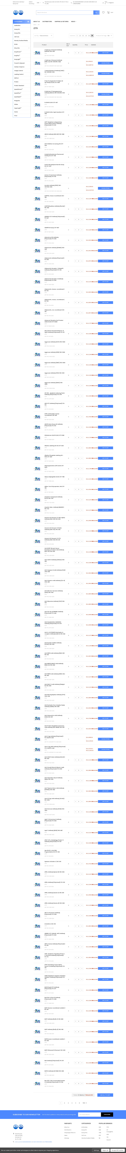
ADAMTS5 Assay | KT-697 (52, 227)
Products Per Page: (101, 35)
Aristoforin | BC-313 (50, 924)
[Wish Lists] (103, 12)
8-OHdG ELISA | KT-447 (51, 102)
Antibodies (17, 25)
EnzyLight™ (17, 59)
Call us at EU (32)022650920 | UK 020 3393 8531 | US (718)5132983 (33, 1142)
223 (100, 1135)
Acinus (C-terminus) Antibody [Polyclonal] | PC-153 (53, 175)
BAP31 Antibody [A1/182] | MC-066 (54, 1071)
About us (36, 21)
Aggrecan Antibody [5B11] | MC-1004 (55, 362)
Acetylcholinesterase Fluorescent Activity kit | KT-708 (54, 155)
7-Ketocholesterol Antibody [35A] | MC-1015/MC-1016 (54, 71)
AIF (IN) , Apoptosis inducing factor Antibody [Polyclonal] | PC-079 (55, 393)
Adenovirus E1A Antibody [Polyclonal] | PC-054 (52, 238)
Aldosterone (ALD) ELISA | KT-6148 (54, 435)
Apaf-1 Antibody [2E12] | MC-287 (54, 830)
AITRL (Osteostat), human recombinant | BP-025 (52, 414)
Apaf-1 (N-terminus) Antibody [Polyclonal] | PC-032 (53, 820)
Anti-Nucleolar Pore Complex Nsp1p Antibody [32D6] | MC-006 (55, 705)
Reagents (17, 100)
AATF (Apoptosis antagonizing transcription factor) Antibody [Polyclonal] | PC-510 (53, 123)
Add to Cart (105, 52)
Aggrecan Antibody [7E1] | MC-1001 (54, 373)
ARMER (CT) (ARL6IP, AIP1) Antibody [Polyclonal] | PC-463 (55, 934)
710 (107, 1137)
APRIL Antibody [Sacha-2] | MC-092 (55, 903)
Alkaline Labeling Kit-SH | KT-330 (54, 445)
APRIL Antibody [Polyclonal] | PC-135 (55, 882)
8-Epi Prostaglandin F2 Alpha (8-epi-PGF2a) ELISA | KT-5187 (54, 81)
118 (99, 1138)
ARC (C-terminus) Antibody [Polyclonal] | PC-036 (52, 913)
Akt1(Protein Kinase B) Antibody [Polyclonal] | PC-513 (54, 424)
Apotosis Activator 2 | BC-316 (53, 861)
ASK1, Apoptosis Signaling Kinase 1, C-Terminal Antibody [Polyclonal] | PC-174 (55, 955)
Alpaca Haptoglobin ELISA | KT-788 (54, 477)
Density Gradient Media (21, 40)
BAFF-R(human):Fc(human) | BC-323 (55, 1050)
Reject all (105, 1150)
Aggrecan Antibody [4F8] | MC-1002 (55, 352)
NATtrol (16, 78)
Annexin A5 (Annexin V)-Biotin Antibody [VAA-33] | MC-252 (53, 528)
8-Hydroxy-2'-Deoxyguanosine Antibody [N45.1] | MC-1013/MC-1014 (55, 92)
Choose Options (105, 63)
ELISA (15, 44)
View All (109, 1140)
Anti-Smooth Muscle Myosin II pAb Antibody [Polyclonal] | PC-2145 (54, 768)
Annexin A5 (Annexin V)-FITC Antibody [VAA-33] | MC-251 (53, 539)
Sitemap (66, 1138)
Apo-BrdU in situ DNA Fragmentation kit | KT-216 (52, 851)
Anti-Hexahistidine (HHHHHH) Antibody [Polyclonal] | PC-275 (53, 622)
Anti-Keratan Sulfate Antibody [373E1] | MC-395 (53, 643)
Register (111, 2)
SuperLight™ (17, 108)
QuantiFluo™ (17, 93)
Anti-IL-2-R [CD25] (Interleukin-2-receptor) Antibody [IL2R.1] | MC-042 (55, 633)
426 (100, 1127)
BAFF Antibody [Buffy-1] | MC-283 (54, 1019)
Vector (16, 112)
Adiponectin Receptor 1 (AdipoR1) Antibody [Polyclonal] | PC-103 (54, 269)
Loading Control (18, 74)
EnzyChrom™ (18, 52)
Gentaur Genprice (19, 67)
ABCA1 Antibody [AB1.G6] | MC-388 (54, 134)
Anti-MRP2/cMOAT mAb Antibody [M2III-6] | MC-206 (54, 664)
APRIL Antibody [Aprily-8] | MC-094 (54, 872)
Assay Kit (17, 29)
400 (108, 1134)
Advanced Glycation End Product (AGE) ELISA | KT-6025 (54, 321)
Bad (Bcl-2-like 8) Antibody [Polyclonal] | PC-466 (52, 998)
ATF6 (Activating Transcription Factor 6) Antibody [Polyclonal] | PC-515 (55, 966)
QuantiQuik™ (17, 97)
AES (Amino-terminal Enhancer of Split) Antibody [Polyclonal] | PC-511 (54, 331)
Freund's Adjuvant (19, 63)
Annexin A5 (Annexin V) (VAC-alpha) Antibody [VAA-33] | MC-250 (55, 518)
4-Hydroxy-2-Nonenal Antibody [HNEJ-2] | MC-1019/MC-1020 (53, 60)
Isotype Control (18, 70)
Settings (96, 1150)
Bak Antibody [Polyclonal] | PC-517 (54, 1060)
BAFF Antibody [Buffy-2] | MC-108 (54, 1029)
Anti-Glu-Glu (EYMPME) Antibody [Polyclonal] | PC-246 (54, 612)
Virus (15, 115)
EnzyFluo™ (17, 55)
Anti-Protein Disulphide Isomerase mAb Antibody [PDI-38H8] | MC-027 (55, 726)
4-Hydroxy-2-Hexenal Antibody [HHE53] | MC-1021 (53, 50)
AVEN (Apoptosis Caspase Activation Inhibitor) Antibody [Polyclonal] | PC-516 (55, 977)
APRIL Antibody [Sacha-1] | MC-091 (54, 892)
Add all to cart (105, 1095)
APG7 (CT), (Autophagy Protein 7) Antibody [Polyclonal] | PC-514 (54, 840)
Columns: (72, 35)
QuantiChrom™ (18, 89)
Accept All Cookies (117, 1150)
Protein (16, 82)
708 (100, 1132)
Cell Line (16, 37)
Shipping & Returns (61, 21)
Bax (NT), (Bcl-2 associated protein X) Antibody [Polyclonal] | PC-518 (55, 1081)
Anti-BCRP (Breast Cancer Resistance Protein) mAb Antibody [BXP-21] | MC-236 (54, 550)
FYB (108, 1127)
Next (84, 1103)
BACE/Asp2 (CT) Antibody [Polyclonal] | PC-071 (52, 987)
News (73, 21)
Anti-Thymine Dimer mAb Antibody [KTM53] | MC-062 (54, 788)
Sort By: (36, 35)
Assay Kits (17, 33)
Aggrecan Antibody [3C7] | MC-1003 (55, 342)
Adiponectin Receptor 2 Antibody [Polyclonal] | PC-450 (54, 279)
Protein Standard (19, 85)
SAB (100, 1130)
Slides (16, 104)
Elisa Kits (17, 48)
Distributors (47, 21)
